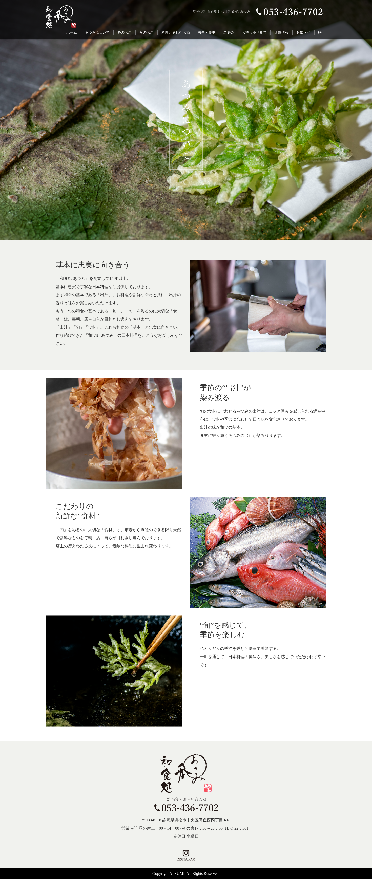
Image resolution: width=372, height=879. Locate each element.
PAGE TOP (355, 785)
